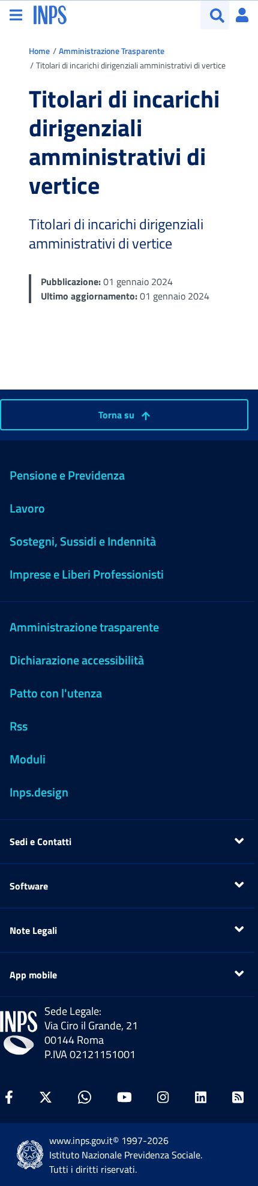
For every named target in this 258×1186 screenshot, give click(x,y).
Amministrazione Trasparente (111, 50)
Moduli (28, 759)
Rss (19, 726)
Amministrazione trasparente (84, 627)
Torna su (117, 415)
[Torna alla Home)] (18, 1033)
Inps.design (39, 792)
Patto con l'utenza (56, 693)
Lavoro (27, 508)
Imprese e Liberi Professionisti (87, 574)
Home (39, 50)
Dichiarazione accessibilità (77, 660)
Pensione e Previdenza (67, 475)
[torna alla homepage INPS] (50, 14)
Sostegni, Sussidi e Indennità (83, 541)
